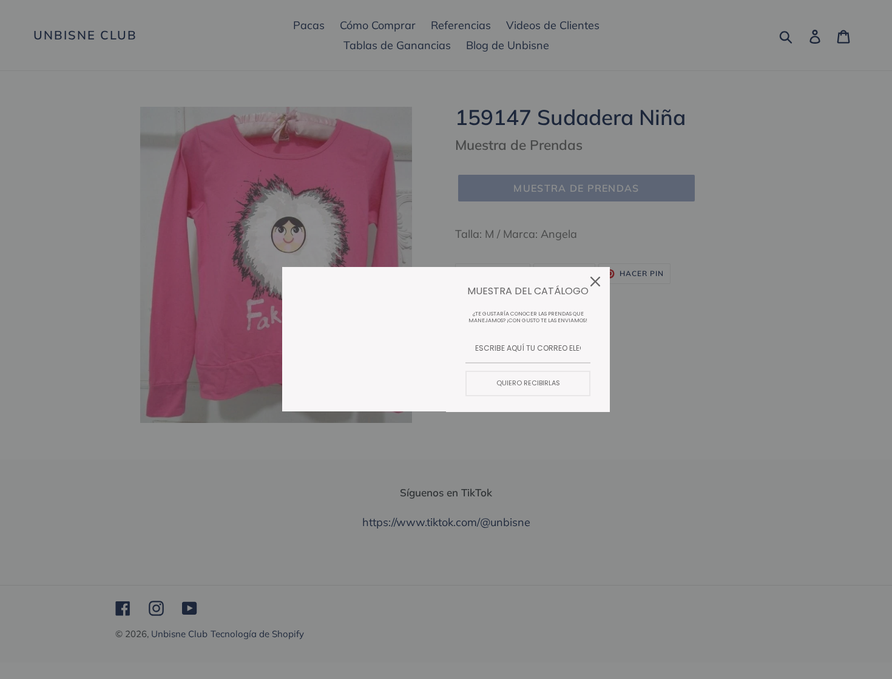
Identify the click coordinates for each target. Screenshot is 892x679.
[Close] (595, 281)
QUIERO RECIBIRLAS (528, 383)
